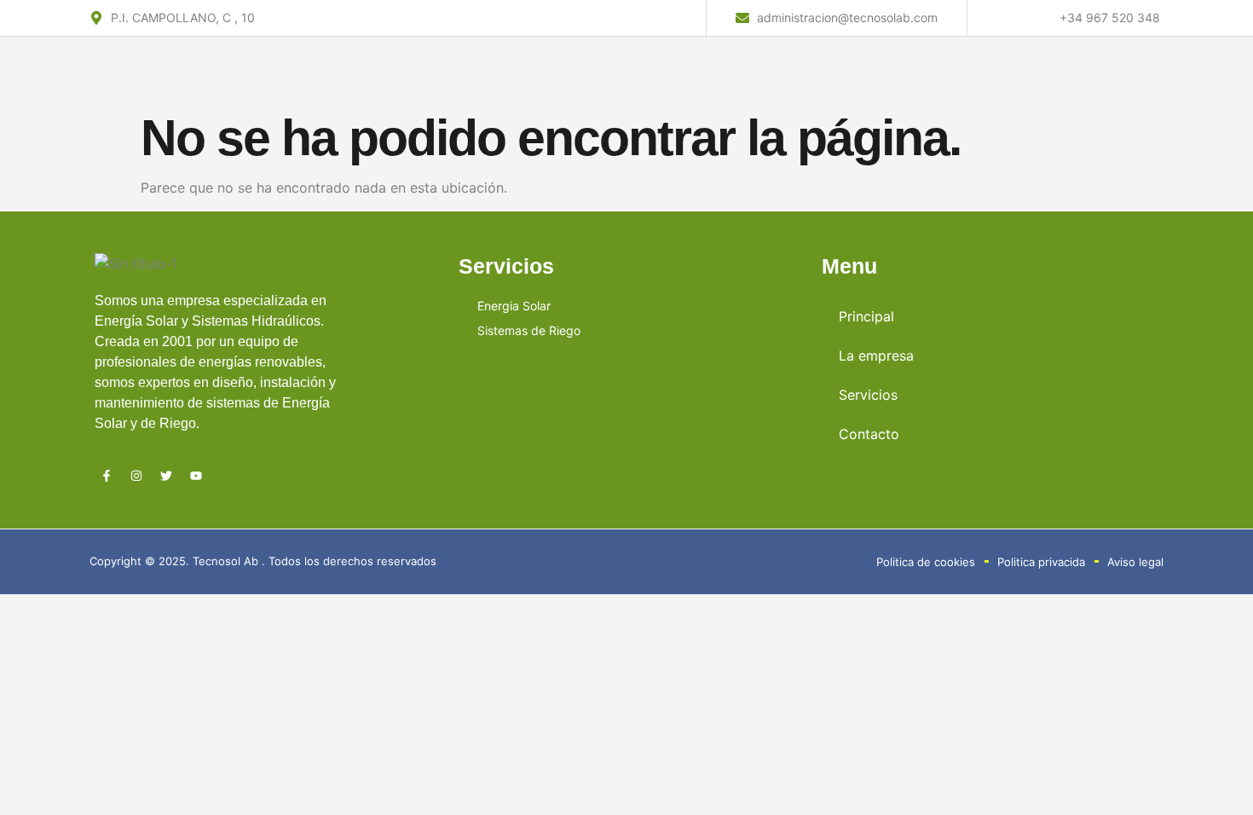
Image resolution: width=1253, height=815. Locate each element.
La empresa (876, 355)
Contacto (869, 433)
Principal (866, 316)
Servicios (868, 394)
